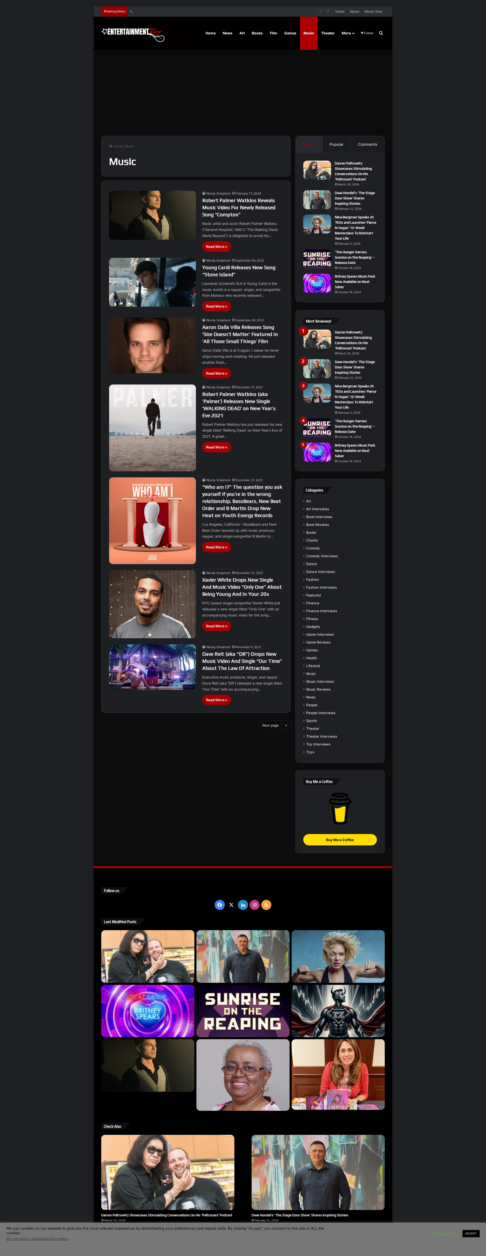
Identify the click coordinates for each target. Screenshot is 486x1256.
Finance (312, 603)
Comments (367, 144)
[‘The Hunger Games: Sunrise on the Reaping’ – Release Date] (317, 258)
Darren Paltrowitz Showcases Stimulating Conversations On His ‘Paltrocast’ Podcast (166, 1215)
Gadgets (313, 627)
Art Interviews (317, 509)
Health (311, 658)
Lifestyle (313, 666)
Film (273, 33)
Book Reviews (317, 525)
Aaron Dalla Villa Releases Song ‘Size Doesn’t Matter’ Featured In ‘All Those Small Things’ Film (240, 334)
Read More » (216, 246)
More (346, 33)
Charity (312, 540)
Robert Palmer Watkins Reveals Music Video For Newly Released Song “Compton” (238, 207)
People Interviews (320, 713)
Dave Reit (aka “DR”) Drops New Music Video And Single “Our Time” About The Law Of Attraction (242, 661)
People (311, 705)
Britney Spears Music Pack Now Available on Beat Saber (355, 281)
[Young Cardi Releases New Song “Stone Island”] (152, 282)
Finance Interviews (321, 611)
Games (290, 33)
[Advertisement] (243, 92)
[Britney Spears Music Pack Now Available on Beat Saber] (317, 283)
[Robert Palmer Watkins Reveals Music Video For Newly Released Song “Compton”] (152, 215)
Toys (310, 752)
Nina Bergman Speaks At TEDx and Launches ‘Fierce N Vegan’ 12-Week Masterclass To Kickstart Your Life (213, 11)
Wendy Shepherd (218, 193)
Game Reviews (318, 642)
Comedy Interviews (322, 556)
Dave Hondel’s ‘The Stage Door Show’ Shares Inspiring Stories (355, 198)
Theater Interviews (321, 736)
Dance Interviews (320, 572)
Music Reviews (318, 689)
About (354, 11)
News (227, 33)
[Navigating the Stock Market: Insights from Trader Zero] (338, 1011)
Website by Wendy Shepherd (206, 1241)
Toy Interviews (318, 744)
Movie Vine (373, 11)
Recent (309, 144)
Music (308, 33)
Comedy (313, 548)
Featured (313, 595)
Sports (311, 721)
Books (257, 33)
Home (340, 11)
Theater (328, 33)
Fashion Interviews (321, 587)
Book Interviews (319, 517)
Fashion (312, 580)
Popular (336, 144)
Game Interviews (320, 634)
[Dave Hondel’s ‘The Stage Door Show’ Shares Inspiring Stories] (317, 199)
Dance (311, 564)
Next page (270, 725)
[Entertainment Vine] (133, 33)
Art (242, 33)
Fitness (312, 619)
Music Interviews (320, 681)
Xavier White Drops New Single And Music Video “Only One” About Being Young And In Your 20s (242, 587)
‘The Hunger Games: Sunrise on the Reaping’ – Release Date (355, 257)
